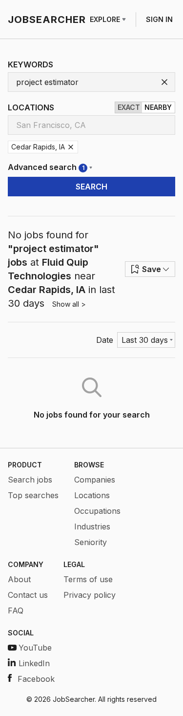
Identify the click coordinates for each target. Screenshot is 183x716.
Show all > (69, 304)
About (19, 579)
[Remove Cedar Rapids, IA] (71, 147)
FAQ (15, 610)
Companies (94, 479)
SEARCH (91, 186)
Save (151, 269)
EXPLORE (105, 19)
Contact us (28, 595)
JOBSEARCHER (47, 19)
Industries (92, 526)
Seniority (90, 542)
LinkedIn (34, 663)
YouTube (35, 648)
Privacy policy (89, 595)
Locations (92, 495)
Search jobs (30, 479)
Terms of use (88, 579)
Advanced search (46, 167)
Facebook (36, 679)
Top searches (33, 495)
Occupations (97, 511)
